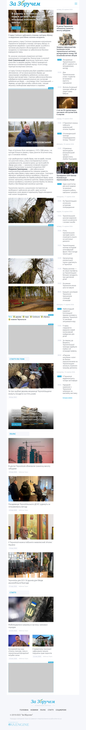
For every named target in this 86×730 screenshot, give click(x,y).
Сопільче (36, 317)
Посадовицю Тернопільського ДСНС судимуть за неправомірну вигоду (70, 64)
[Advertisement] (30, 103)
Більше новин (67, 398)
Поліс (43, 710)
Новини (34, 710)
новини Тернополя (18, 319)
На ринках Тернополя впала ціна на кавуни (69, 285)
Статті (51, 710)
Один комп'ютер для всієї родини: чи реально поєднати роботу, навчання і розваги (70, 188)
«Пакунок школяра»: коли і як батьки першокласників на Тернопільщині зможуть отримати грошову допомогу (70, 361)
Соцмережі (61, 710)
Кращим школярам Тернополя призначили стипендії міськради (70, 296)
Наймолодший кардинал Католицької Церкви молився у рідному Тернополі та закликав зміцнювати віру (70, 315)
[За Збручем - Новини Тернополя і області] (25, 3)
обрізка (46, 317)
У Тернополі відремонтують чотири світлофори (70, 378)
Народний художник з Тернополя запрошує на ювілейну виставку (70, 389)
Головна (24, 710)
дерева (18, 317)
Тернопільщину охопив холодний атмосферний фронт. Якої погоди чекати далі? (70, 249)
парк (27, 317)
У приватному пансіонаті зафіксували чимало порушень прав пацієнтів (42, 651)
